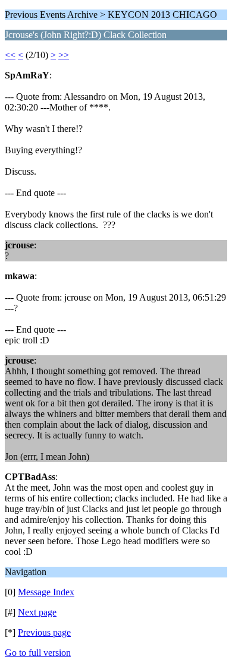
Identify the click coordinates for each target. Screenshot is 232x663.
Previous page (44, 632)
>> (63, 55)
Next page (37, 612)
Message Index (46, 592)
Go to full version (38, 653)
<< (10, 55)
